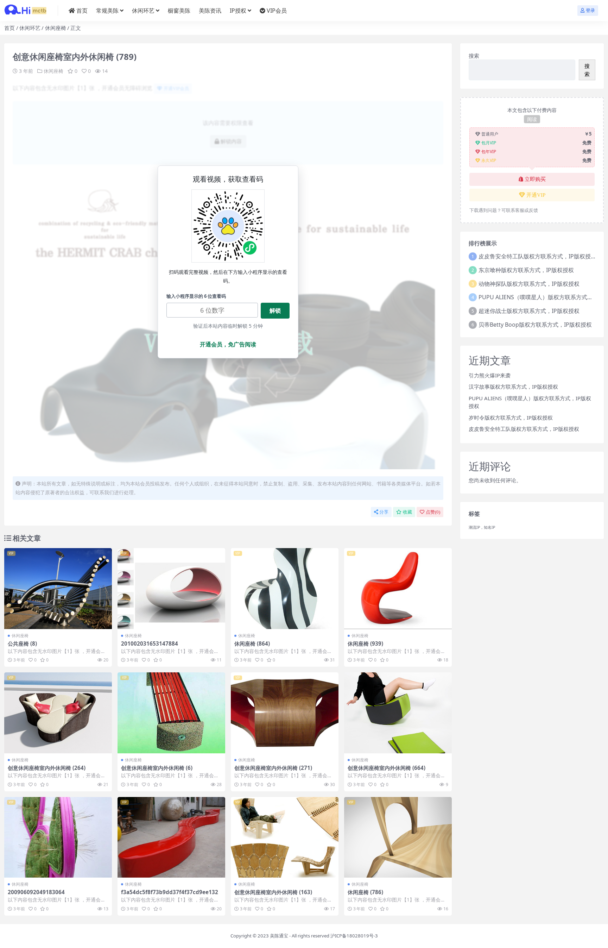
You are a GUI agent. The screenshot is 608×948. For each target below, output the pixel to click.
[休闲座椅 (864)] (284, 588)
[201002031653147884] (171, 588)
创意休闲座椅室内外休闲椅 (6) (156, 767)
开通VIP (535, 195)
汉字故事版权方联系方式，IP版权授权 (513, 386)
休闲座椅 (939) (365, 643)
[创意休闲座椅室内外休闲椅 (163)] (284, 837)
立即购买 (535, 179)
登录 (590, 10)
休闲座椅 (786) (365, 892)
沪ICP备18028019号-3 (354, 936)
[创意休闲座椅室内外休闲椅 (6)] (171, 712)
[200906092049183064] (58, 837)
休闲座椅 (55, 27)
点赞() (433, 512)
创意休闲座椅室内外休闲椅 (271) (273, 767)
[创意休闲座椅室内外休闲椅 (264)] (58, 712)
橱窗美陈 (179, 10)
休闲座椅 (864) (252, 643)
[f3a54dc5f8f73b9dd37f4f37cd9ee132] (171, 837)
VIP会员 (277, 10)
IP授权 (238, 10)
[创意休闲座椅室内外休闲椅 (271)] (284, 712)
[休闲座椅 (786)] (398, 837)
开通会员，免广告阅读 (228, 344)
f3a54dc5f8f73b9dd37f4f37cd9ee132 (169, 892)
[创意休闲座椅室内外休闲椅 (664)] (398, 712)
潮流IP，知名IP (482, 527)
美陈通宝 (279, 936)
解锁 (275, 310)
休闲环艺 (143, 10)
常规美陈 (107, 10)
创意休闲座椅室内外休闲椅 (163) (273, 892)
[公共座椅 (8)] (58, 588)
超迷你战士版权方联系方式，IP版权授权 (529, 311)
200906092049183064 (36, 892)
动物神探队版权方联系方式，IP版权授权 (529, 284)
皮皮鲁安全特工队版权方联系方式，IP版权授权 (537, 256)
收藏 (407, 512)
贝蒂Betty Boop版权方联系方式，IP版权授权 (535, 324)
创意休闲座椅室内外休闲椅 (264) (47, 767)
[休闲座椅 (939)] (398, 588)
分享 (383, 512)
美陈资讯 (210, 10)
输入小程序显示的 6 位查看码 (196, 296)
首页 (82, 10)
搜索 (474, 55)
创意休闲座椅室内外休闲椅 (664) (386, 767)
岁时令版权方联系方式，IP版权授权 (511, 417)
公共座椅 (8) (22, 643)
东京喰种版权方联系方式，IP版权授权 (526, 270)
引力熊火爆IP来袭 (490, 375)
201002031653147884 (149, 643)
